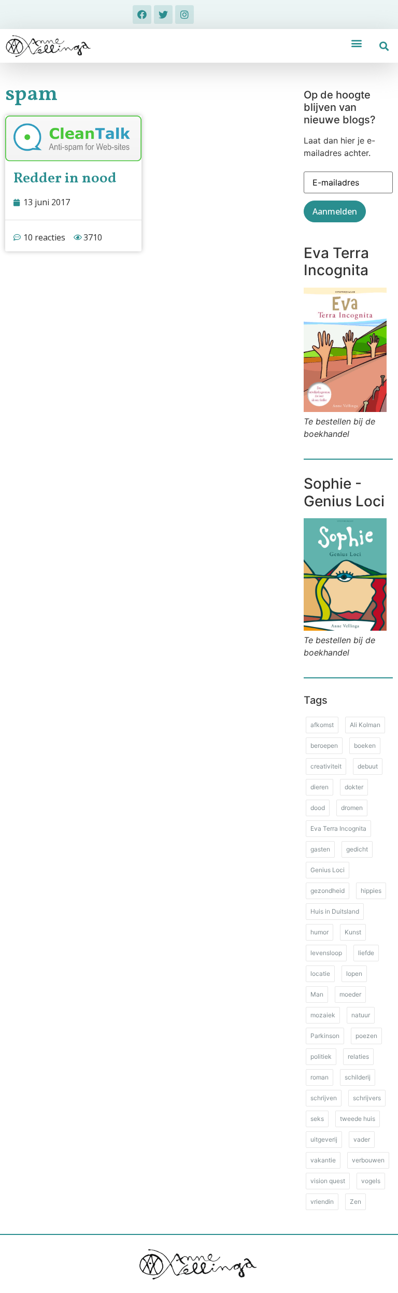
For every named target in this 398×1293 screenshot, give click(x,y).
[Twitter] (163, 14)
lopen (354, 973)
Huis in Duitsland (334, 911)
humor (319, 932)
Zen (355, 1201)
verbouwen (368, 1160)
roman (319, 1077)
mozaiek (322, 1015)
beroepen (324, 745)
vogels (370, 1181)
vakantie (323, 1160)
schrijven (323, 1098)
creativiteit (326, 766)
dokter (354, 787)
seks (317, 1119)
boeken (365, 745)
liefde (366, 953)
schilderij (358, 1077)
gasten (320, 849)
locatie (320, 973)
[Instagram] (184, 14)
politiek (321, 1056)
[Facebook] (142, 14)
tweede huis (357, 1119)
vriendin (322, 1201)
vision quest (327, 1181)
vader (361, 1139)
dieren (319, 787)
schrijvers (367, 1098)
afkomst (322, 725)
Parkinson (324, 1036)
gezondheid (327, 890)
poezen (366, 1036)
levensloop (326, 953)
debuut (368, 766)
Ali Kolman (365, 725)
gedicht (357, 849)
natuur (360, 1015)
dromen (352, 808)
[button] (356, 42)
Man (316, 994)
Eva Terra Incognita (338, 828)
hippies (371, 890)
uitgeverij (323, 1139)
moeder (350, 994)
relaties (358, 1056)
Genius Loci (327, 870)
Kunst (353, 932)
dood (317, 808)
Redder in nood (65, 178)
